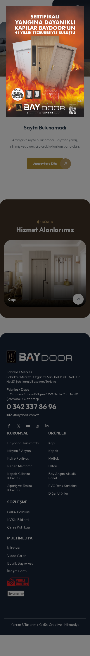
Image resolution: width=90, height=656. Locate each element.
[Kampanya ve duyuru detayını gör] (45, 61)
